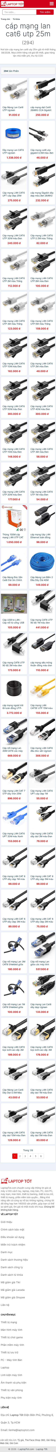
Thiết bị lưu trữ (9, 1352)
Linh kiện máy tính (11, 1375)
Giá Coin (14, 1443)
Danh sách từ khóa (12, 1274)
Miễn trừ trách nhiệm (13, 1244)
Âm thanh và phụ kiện (13, 1382)
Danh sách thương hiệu (14, 1259)
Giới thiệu (6, 1222)
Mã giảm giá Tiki (10, 1282)
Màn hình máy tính (11, 1329)
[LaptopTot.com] (17, 4)
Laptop (5, 1367)
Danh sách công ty (12, 1267)
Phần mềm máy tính (12, 1344)
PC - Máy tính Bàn (11, 1359)
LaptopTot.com (26, 1449)
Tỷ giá (20, 1440)
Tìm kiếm (45, 12)
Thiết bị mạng (9, 1322)
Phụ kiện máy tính (11, 1397)
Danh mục (7, 1252)
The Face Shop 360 (35, 1440)
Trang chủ (5, 19)
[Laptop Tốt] (16, 1181)
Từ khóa (16, 19)
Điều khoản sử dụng (12, 1237)
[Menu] (52, 3)
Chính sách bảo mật (12, 1229)
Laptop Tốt (41, 1449)
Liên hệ (5, 1305)
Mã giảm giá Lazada (13, 1289)
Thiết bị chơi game (12, 1337)
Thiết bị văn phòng (12, 1390)
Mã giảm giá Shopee (13, 1297)
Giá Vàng (50, 1440)
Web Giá (4, 1443)
